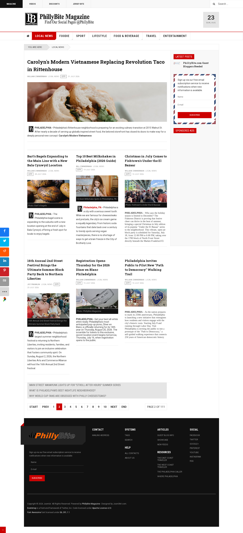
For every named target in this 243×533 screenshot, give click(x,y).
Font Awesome (34, 512)
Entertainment (175, 36)
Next (114, 406)
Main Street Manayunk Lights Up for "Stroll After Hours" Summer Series (75, 385)
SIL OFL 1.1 (65, 512)
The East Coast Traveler (165, 459)
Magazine (11, 4)
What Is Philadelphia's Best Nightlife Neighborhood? (62, 390)
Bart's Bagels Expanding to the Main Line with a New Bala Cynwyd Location (47, 160)
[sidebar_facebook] (4, 232)
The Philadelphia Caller (169, 472)
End (124, 406)
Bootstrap (31, 508)
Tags (127, 435)
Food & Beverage (126, 36)
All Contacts (132, 453)
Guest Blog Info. (165, 435)
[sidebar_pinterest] (4, 271)
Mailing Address (100, 435)
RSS (191, 461)
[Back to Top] (3, 530)
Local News (44, 36)
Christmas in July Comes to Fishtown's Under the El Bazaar (146, 160)
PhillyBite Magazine (91, 504)
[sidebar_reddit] (4, 252)
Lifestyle (99, 36)
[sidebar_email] (4, 281)
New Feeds (162, 444)
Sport (80, 36)
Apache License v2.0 (101, 508)
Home (28, 36)
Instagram (195, 457)
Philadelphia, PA (92, 207)
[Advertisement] (195, 186)
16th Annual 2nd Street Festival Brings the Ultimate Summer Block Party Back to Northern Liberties (45, 270)
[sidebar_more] (4, 291)
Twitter (194, 439)
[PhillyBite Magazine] (59, 19)
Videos (32, 4)
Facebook (195, 435)
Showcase (162, 440)
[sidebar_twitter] (4, 242)
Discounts (54, 4)
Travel (151, 36)
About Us (129, 458)
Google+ (194, 444)
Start (33, 406)
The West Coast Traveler (165, 466)
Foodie (64, 36)
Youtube (194, 452)
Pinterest (195, 448)
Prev (45, 406)
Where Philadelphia (167, 476)
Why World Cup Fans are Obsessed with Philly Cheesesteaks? (67, 396)
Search (128, 440)
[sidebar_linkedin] (4, 261)
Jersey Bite (78, 4)
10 (104, 406)
